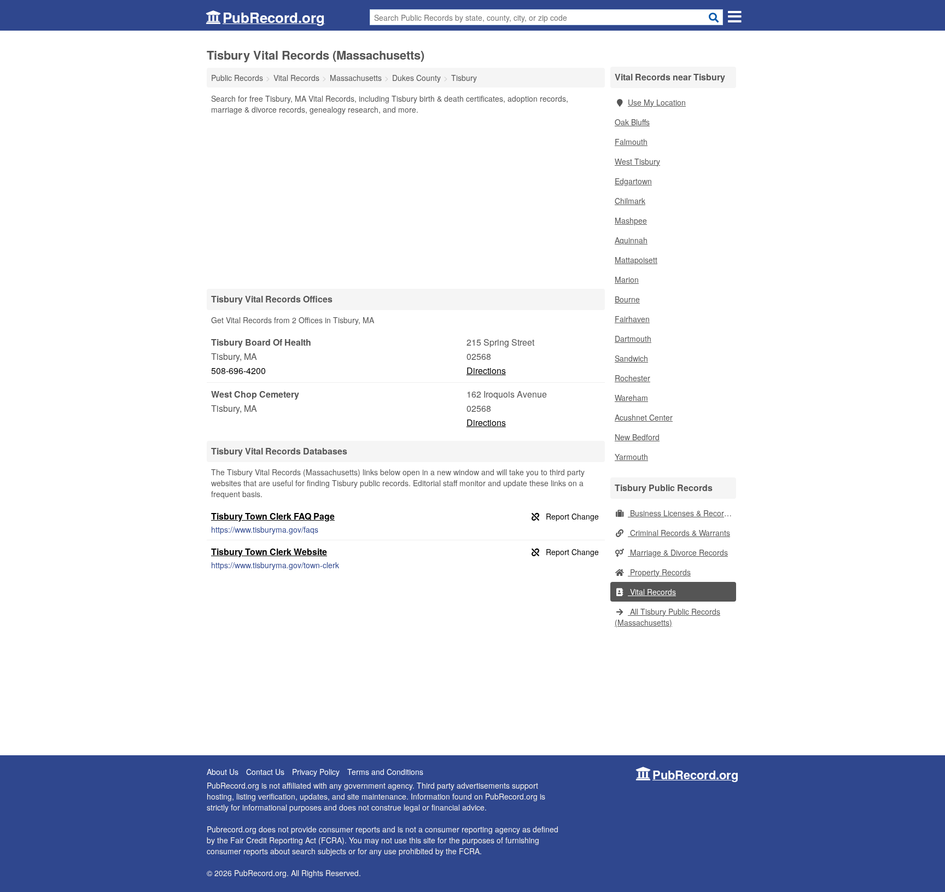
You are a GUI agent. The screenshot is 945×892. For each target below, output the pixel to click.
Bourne (627, 299)
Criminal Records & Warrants (679, 532)
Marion (627, 279)
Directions (486, 370)
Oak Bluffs (632, 121)
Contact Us (265, 771)
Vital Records (652, 591)
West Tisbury (637, 161)
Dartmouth (633, 338)
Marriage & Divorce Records (678, 552)
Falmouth (631, 141)
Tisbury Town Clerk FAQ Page (273, 516)
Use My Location (657, 102)
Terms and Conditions (385, 771)
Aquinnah (631, 240)
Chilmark (630, 200)
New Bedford (637, 437)
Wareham (631, 397)
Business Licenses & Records (680, 513)
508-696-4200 (238, 370)
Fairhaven (632, 318)
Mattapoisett (636, 259)
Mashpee (631, 220)
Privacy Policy (316, 771)
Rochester (632, 377)
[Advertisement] (406, 201)
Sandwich (631, 358)
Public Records (237, 77)
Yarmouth (631, 456)
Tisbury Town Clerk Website (269, 551)
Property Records (659, 572)
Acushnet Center (644, 417)
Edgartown (633, 181)
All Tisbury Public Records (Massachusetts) (667, 617)
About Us (222, 771)
